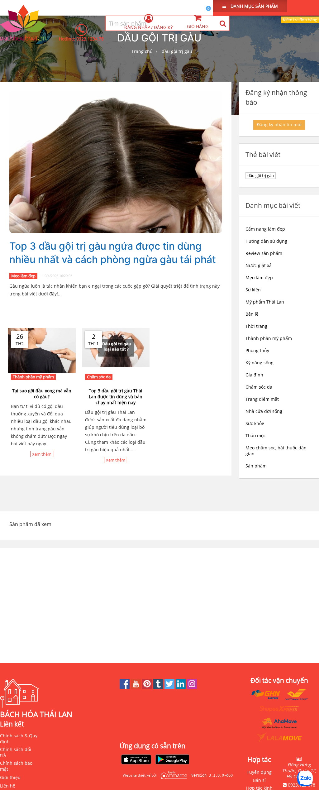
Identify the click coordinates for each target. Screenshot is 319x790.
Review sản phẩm (263, 253)
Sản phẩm (256, 466)
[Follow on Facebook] (125, 687)
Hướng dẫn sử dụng (266, 241)
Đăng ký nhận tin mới (279, 124)
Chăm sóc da (99, 377)
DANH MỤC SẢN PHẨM (253, 6)
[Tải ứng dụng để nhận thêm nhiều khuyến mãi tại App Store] (136, 760)
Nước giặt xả (258, 265)
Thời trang (256, 326)
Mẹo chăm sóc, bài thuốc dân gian (276, 451)
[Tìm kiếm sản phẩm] (223, 23)
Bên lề (252, 314)
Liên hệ (7, 786)
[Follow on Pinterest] (147, 687)
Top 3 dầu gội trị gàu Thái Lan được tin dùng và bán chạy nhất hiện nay (115, 396)
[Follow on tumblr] (158, 687)
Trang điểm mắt (262, 399)
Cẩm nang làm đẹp (265, 229)
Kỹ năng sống (259, 363)
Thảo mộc (255, 435)
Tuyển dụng (259, 772)
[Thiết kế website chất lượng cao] (172, 775)
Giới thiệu (10, 777)
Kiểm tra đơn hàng (300, 19)
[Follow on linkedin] (181, 687)
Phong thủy (257, 350)
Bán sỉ (259, 780)
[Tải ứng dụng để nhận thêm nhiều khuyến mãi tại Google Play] (172, 760)
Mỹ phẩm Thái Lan (264, 302)
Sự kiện (253, 290)
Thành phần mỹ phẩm (33, 377)
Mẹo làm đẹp (23, 276)
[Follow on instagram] (192, 687)
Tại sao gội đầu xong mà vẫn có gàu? (41, 394)
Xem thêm (41, 454)
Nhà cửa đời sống (263, 411)
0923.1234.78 (90, 39)
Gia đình (254, 375)
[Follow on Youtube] (136, 687)
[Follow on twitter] (170, 687)
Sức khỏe (254, 423)
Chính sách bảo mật (16, 766)
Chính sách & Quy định (18, 739)
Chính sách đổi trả (15, 752)
